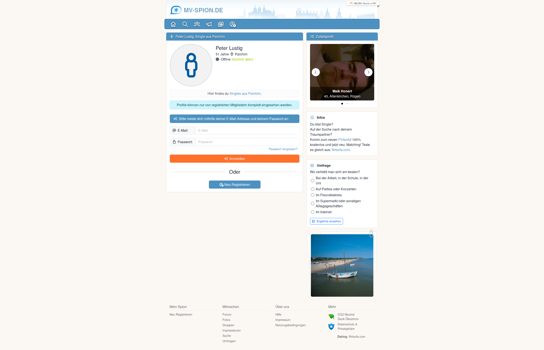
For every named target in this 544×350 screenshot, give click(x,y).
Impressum (282, 320)
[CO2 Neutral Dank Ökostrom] (331, 316)
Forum (226, 314)
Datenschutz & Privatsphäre (347, 326)
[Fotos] (221, 24)
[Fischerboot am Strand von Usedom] (342, 264)
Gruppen (228, 325)
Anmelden (237, 158)
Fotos (226, 320)
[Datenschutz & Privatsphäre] (331, 326)
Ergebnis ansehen (328, 221)
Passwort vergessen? (283, 149)
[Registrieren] (233, 24)
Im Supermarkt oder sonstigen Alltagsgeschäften (338, 203)
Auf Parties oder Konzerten (336, 188)
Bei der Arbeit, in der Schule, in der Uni (342, 180)
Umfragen (229, 341)
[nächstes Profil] (368, 72)
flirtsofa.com (341, 149)
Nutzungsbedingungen (290, 325)
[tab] (342, 103)
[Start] (173, 24)
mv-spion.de (203, 10)
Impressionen (231, 330)
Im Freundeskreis (329, 194)
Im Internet (324, 211)
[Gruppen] (197, 24)
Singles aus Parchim (245, 93)
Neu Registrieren (237, 184)
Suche (226, 335)
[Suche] (185, 24)
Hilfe (278, 314)
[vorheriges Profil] (316, 72)
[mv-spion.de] (176, 10)
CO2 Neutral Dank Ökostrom (348, 316)
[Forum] (209, 24)
